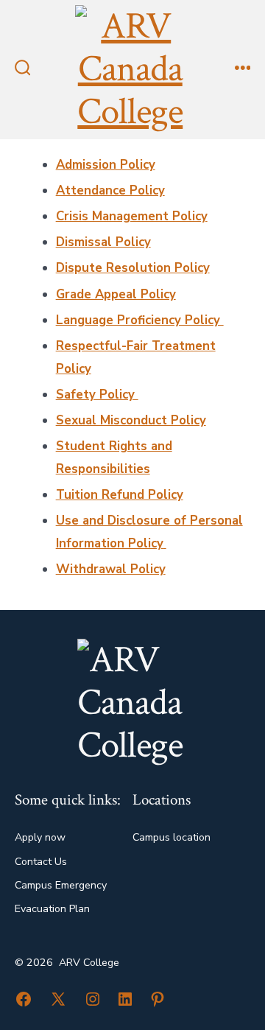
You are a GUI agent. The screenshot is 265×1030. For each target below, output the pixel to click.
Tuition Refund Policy (119, 494)
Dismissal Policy (103, 242)
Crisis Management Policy (132, 216)
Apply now (40, 837)
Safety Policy (97, 394)
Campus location (171, 837)
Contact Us (41, 862)
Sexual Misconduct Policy (131, 420)
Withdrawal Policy (111, 569)
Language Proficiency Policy (140, 320)
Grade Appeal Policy (116, 294)
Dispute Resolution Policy (133, 267)
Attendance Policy (110, 190)
